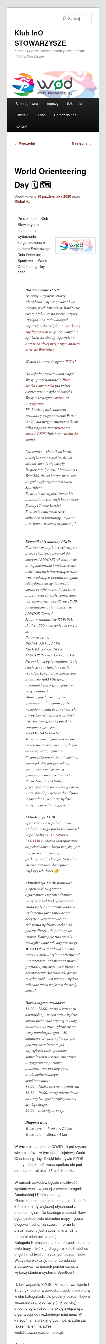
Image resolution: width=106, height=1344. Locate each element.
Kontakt (21, 126)
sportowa (62, 397)
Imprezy (52, 103)
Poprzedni (24, 143)
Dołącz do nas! (65, 114)
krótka (30, 385)
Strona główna (27, 103)
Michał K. (22, 201)
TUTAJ (70, 361)
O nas (41, 114)
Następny (82, 143)
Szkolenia (74, 103)
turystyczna (34, 403)
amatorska (46, 385)
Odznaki (22, 114)
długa (66, 379)
